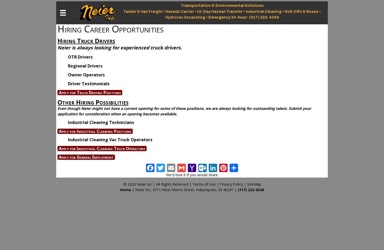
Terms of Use (204, 184)
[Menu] (62, 12)
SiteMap (254, 184)
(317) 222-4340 (264, 17)
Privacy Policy (231, 184)
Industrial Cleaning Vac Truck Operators (110, 140)
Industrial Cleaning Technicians (101, 122)
